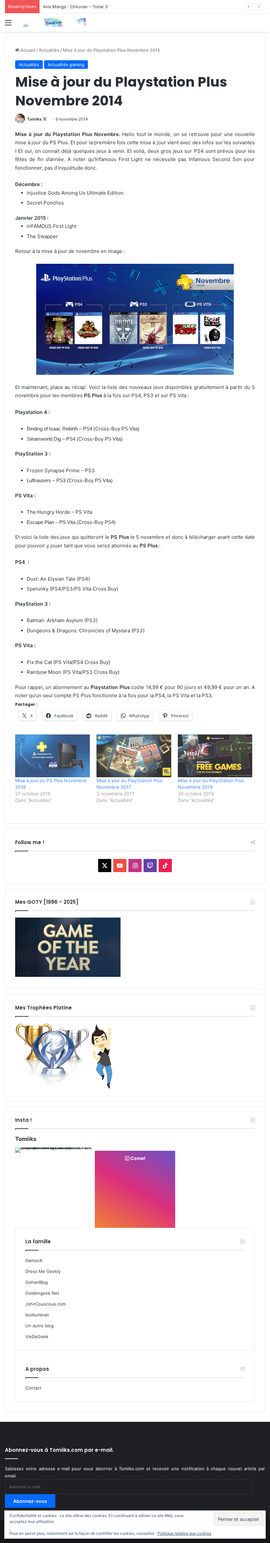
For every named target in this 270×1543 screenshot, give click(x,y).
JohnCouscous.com (45, 1304)
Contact (33, 1388)
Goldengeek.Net (42, 1293)
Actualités (49, 50)
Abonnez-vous (30, 1501)
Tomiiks (34, 119)
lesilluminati (37, 1314)
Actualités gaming (66, 64)
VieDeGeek (36, 1336)
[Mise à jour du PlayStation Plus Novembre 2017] (133, 755)
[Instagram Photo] (54, 1186)
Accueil (27, 50)
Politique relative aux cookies (184, 1533)
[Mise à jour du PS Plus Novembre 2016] (52, 755)
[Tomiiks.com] (54, 22)
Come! (137, 1158)
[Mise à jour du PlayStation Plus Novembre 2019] (215, 755)
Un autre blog (39, 1325)
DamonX (33, 1260)
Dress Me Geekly (43, 1271)
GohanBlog (36, 1282)
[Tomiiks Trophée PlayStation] (68, 1087)
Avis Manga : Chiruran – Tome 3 (75, 6)
